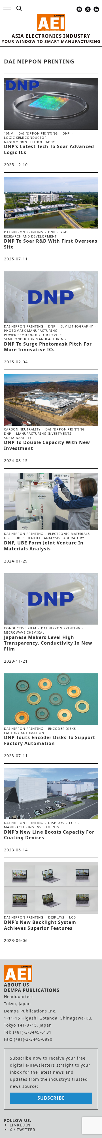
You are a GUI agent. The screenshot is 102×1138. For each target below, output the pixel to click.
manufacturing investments (43, 434)
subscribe (51, 1098)
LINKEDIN (20, 1125)
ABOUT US (16, 985)
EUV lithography (76, 326)
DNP (66, 133)
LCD (72, 823)
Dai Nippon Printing (38, 133)
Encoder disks (62, 729)
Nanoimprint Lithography (29, 142)
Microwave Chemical (24, 632)
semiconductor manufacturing (35, 339)
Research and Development (30, 236)
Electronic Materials (69, 534)
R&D (64, 232)
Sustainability (18, 438)
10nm (9, 133)
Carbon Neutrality (22, 429)
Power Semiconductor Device (33, 335)
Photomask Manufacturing (31, 331)
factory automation (24, 733)
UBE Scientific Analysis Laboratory (50, 538)
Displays (56, 823)
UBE (7, 538)
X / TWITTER (22, 1129)
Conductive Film (20, 628)
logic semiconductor (25, 138)
